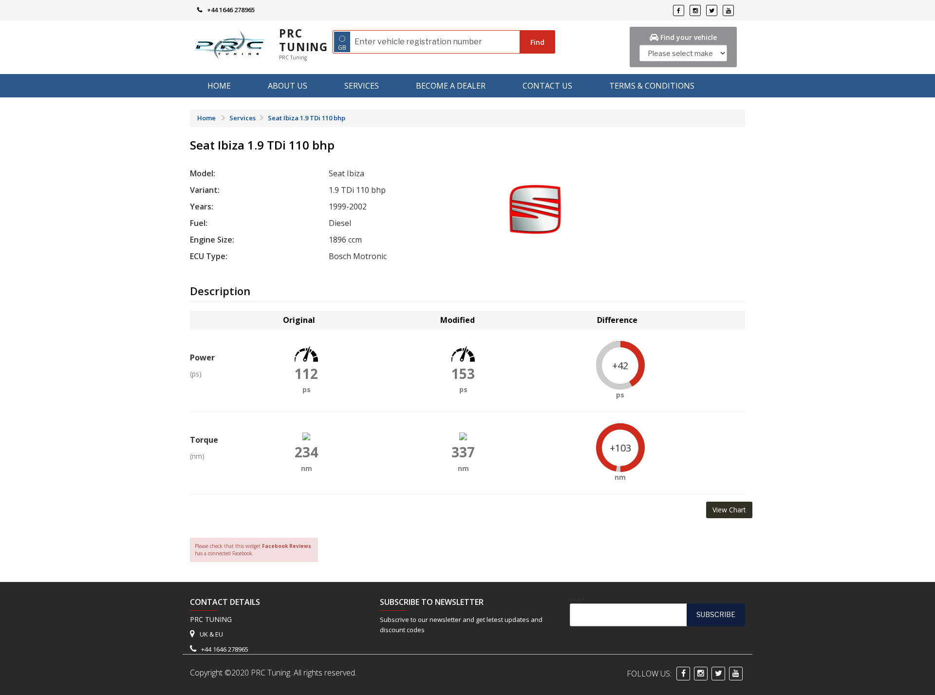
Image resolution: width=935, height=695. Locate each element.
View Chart (729, 509)
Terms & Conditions (651, 85)
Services (361, 85)
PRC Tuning (303, 40)
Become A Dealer (451, 85)
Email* (577, 600)
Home (219, 85)
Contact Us (547, 85)
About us (287, 85)
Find (537, 42)
